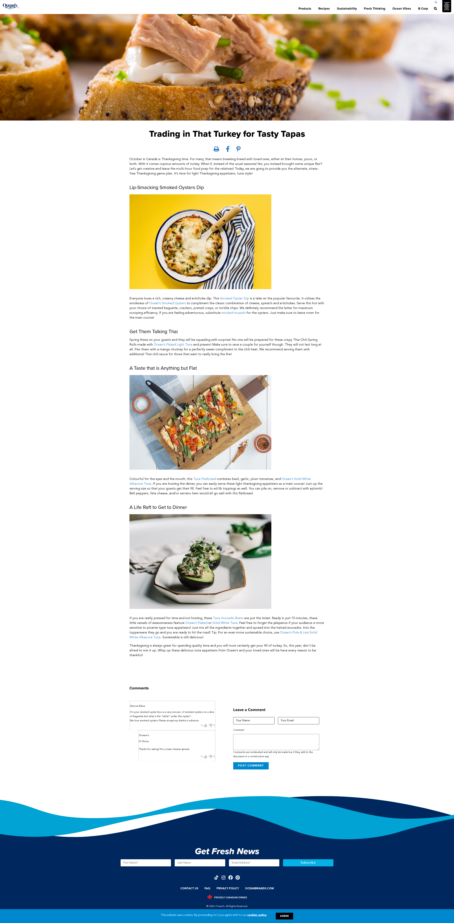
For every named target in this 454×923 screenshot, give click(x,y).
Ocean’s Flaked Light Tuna (173, 344)
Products (304, 8)
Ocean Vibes (401, 8)
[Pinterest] (238, 877)
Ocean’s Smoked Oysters (167, 303)
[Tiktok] (216, 877)
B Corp (423, 8)
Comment (238, 730)
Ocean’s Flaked (196, 623)
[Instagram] (223, 877)
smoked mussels (234, 313)
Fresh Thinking (374, 8)
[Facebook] (230, 877)
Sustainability (347, 8)
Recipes (324, 8)
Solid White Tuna (224, 623)
